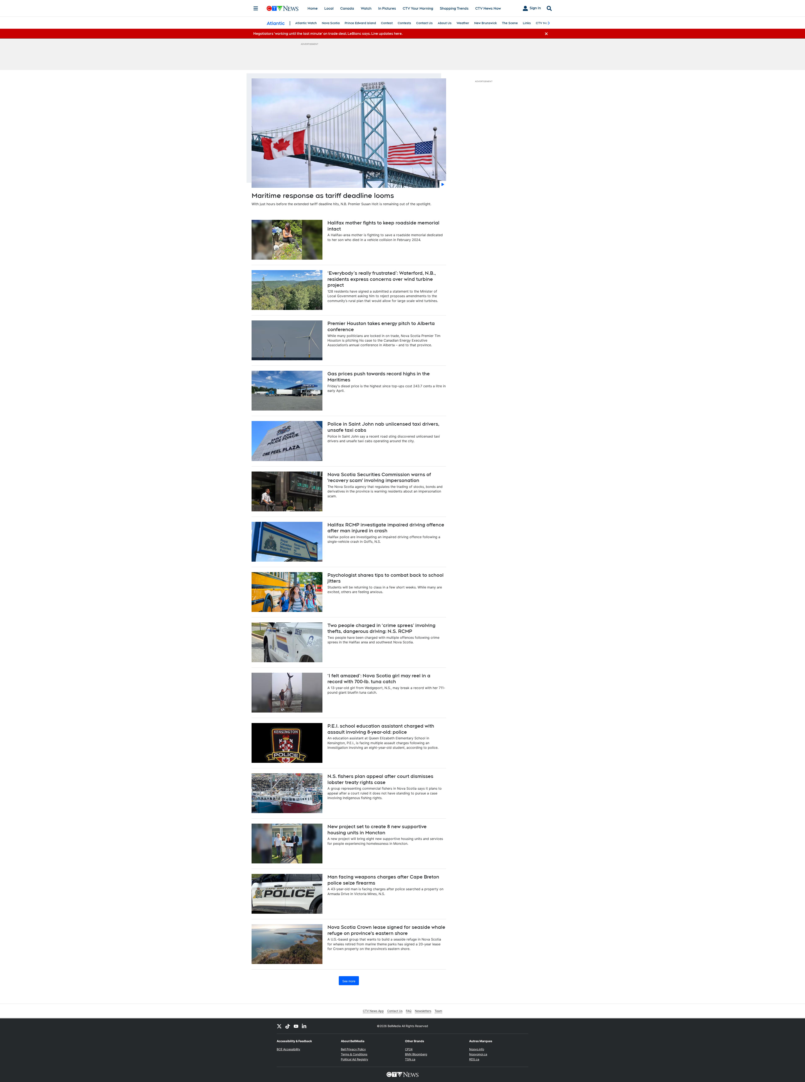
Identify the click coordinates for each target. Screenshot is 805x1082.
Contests (404, 23)
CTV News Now (488, 8)
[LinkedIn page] (304, 1026)
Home (313, 8)
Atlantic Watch (306, 23)
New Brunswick (485, 23)
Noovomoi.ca (478, 1054)
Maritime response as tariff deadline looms (323, 195)
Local (329, 8)
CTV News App (373, 1011)
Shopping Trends (454, 8)
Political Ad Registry (354, 1059)
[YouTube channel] (296, 1026)
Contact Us (424, 23)
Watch (366, 8)
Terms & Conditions (354, 1054)
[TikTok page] (287, 1026)
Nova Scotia (331, 23)
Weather (463, 23)
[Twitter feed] (279, 1026)
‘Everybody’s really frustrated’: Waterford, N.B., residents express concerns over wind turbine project (381, 279)
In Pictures (387, 8)
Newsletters (423, 1011)
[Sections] (256, 8)
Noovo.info (476, 1049)
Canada (347, 8)
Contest (387, 23)
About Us (445, 23)
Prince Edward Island (360, 23)
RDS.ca (474, 1059)
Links (527, 23)
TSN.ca (410, 1059)
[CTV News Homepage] (282, 8)
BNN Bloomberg (416, 1054)
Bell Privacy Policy (353, 1049)
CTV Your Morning (418, 8)
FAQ (409, 1011)
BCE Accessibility (288, 1049)
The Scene (510, 23)
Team (438, 1011)
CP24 (409, 1049)
